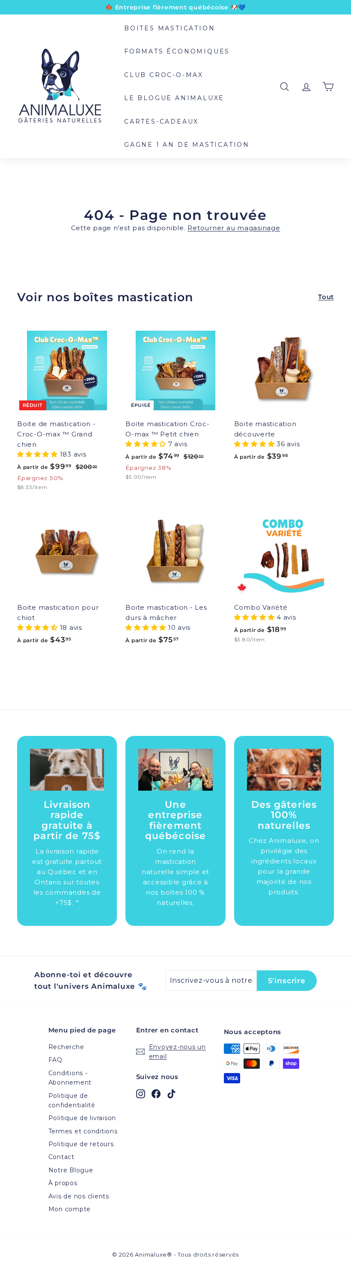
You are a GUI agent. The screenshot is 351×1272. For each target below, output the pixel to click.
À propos (62, 1183)
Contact (61, 1157)
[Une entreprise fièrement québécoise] (175, 769)
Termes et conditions (83, 1131)
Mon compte (69, 1209)
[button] (38, 454)
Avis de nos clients (78, 1196)
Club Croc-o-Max (163, 75)
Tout (326, 297)
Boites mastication (169, 28)
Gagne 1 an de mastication (187, 144)
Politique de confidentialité (71, 1100)
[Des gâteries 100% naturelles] (284, 769)
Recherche (66, 1047)
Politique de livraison (82, 1118)
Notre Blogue (70, 1170)
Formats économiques (177, 51)
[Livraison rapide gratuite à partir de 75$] (67, 769)
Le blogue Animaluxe (174, 98)
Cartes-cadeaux (161, 121)
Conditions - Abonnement (70, 1077)
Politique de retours (81, 1144)
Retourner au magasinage (233, 228)
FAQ (55, 1060)
